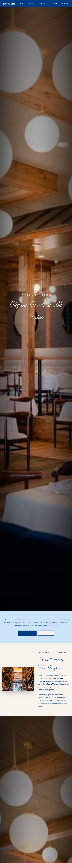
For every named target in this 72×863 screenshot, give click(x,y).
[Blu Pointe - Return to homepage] (9, 3)
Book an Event (27, 633)
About (55, 3)
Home (22, 3)
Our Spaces (46, 633)
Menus (31, 3)
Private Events (43, 3)
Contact (65, 3)
